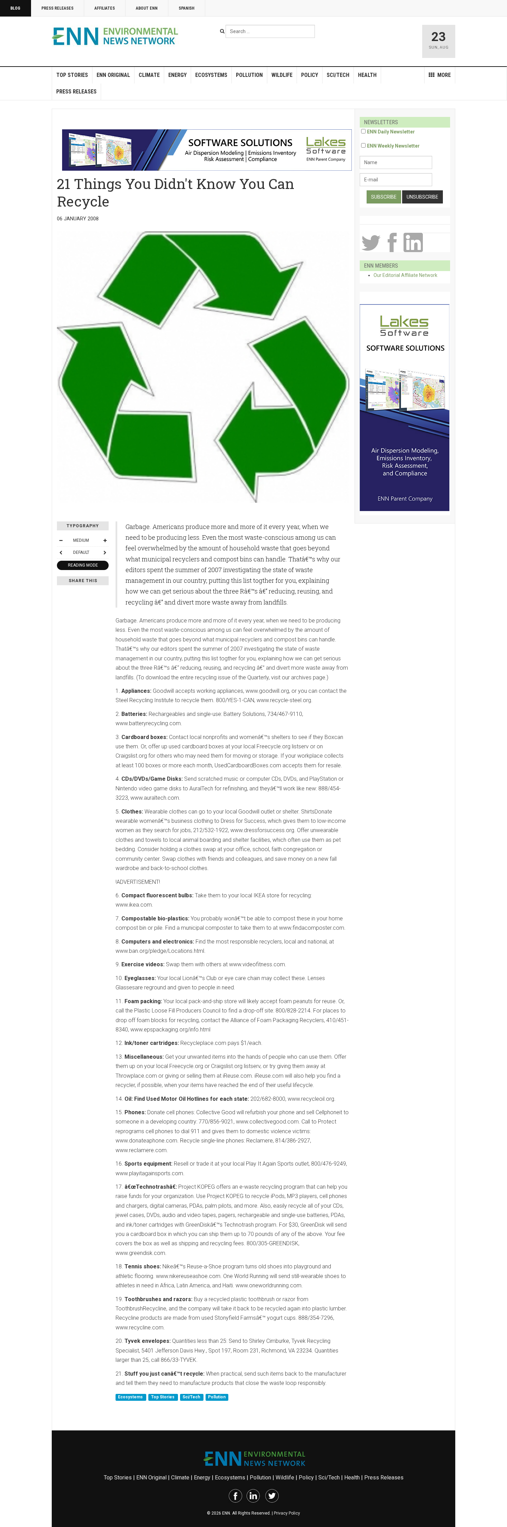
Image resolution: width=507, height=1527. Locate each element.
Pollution (249, 75)
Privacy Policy (287, 1513)
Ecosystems (211, 75)
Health (367, 75)
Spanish (187, 8)
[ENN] (116, 36)
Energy (177, 75)
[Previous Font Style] (60, 552)
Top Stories (72, 75)
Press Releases (57, 8)
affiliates (105, 8)
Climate (149, 75)
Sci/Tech (338, 75)
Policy (309, 75)
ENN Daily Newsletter (391, 131)
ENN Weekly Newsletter (393, 146)
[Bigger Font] (105, 540)
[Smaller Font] (60, 540)
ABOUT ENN (147, 8)
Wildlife (281, 75)
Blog (15, 8)
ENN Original (113, 75)
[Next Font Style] (105, 552)
